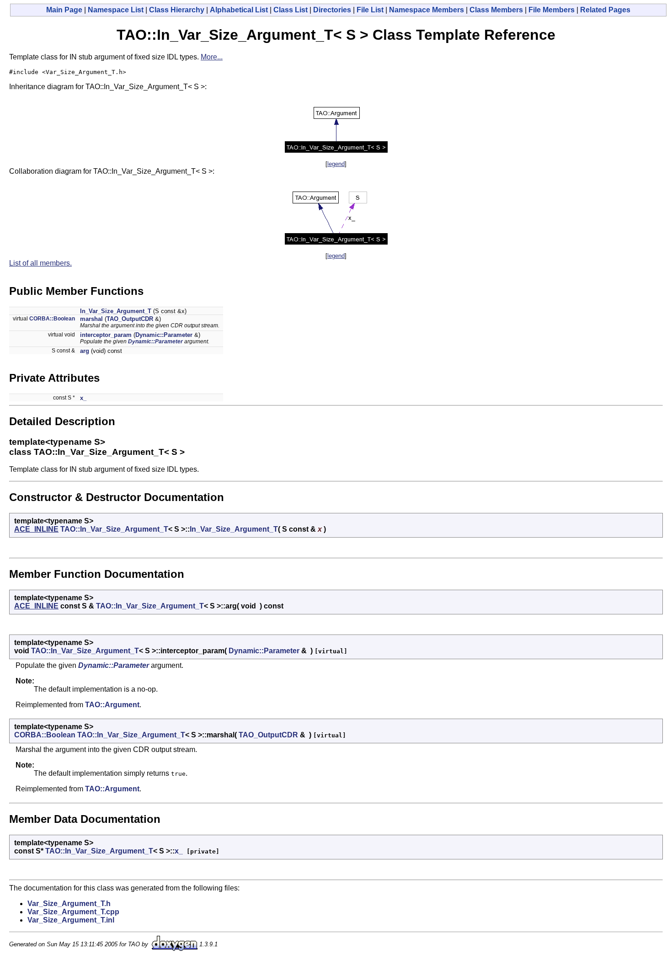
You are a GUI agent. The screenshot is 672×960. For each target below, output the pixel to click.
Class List (290, 10)
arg (84, 350)
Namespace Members (426, 10)
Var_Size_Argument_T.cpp (73, 912)
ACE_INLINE (36, 529)
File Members (551, 10)
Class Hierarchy (176, 10)
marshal (91, 318)
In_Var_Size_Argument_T (115, 311)
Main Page (64, 10)
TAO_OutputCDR (130, 318)
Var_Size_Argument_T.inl (70, 920)
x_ (83, 398)
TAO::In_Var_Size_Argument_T (114, 529)
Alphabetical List (239, 10)
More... (212, 57)
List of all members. (40, 263)
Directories (332, 10)
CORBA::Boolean (52, 318)
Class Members (496, 10)
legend (336, 163)
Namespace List (116, 10)
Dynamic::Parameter (163, 334)
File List (370, 10)
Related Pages (605, 10)
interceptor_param (106, 334)
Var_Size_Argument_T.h (69, 903)
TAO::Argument (112, 705)
